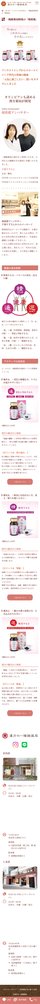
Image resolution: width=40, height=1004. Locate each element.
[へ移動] (2, 10)
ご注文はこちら (20, 482)
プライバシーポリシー (10, 989)
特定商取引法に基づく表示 (28, 989)
